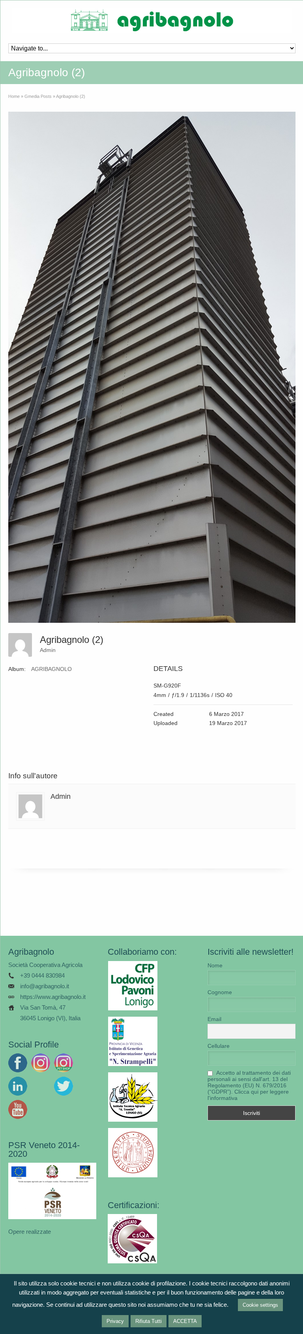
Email (214, 1019)
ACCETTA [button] (185, 1321)
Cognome (220, 992)
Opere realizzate (29, 1231)
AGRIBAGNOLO (51, 669)
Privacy (115, 1321)
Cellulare (219, 1046)
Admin (48, 650)
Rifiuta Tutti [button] (148, 1321)
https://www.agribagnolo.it (53, 996)
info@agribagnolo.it (44, 986)
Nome (215, 965)
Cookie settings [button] (260, 1305)
